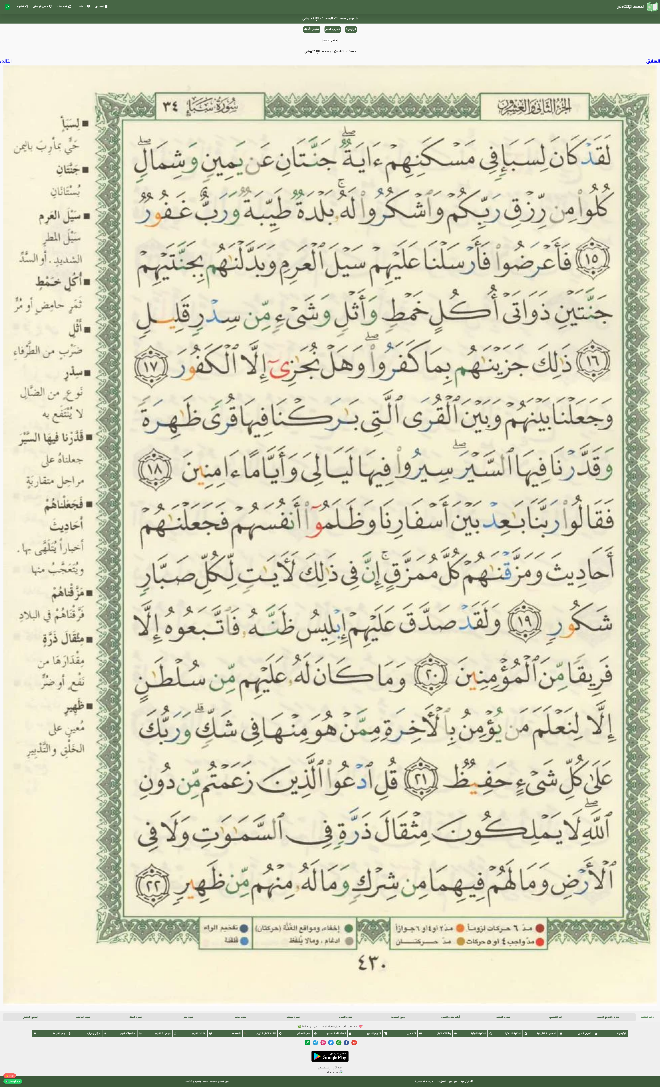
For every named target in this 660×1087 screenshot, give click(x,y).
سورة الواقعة (83, 1017)
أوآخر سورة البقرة (450, 1017)
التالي (6, 61)
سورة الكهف (503, 1017)
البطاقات (62, 6)
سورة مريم (240, 1017)
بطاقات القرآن (444, 1033)
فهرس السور (332, 29)
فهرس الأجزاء (312, 29)
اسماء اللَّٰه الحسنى (336, 1033)
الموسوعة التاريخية (546, 1033)
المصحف (236, 1033)
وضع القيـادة (398, 1017)
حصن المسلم (41, 6)
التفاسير (81, 6)
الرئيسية (351, 29)
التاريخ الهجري (30, 1017)
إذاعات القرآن (199, 1033)
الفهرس (100, 6)
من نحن (453, 1082)
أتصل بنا (441, 1082)
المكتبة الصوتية (513, 1033)
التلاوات (20, 6)
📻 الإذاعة (10, 1075)
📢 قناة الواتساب (13, 1081)
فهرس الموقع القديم (607, 1017)
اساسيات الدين (127, 1033)
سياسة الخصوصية (424, 1082)
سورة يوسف (293, 1017)
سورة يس (188, 1017)
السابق (653, 61)
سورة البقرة (345, 1017)
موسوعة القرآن (162, 1033)
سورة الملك (135, 1017)
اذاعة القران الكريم (266, 1033)
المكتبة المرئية (478, 1033)
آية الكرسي (555, 1017)
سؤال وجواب (93, 1033)
